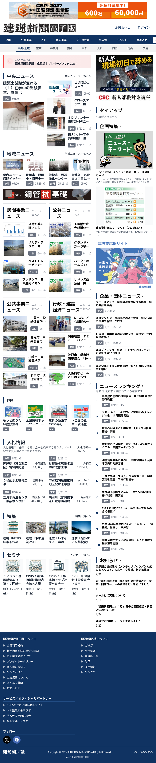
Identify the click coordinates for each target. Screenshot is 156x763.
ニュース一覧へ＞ (38, 213)
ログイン (144, 27)
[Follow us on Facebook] (17, 740)
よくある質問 (13, 683)
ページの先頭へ (143, 752)
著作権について (14, 667)
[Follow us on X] (7, 740)
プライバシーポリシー (18, 661)
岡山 (130, 48)
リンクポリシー (14, 672)
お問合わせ (122, 27)
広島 (145, 48)
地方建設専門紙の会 (17, 716)
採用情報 (88, 667)
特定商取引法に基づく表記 (21, 651)
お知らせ (109, 560)
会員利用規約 (13, 645)
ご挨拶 (87, 645)
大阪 (99, 48)
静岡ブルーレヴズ (15, 721)
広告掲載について (15, 677)
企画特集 (109, 126)
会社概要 (88, 651)
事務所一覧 (89, 656)
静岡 (69, 48)
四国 (115, 48)
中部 (84, 48)
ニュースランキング (120, 386)
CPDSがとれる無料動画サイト (23, 705)
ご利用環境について (17, 656)
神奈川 (54, 48)
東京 (38, 48)
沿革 (85, 661)
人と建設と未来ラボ (17, 710)
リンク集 (88, 672)
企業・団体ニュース (120, 296)
